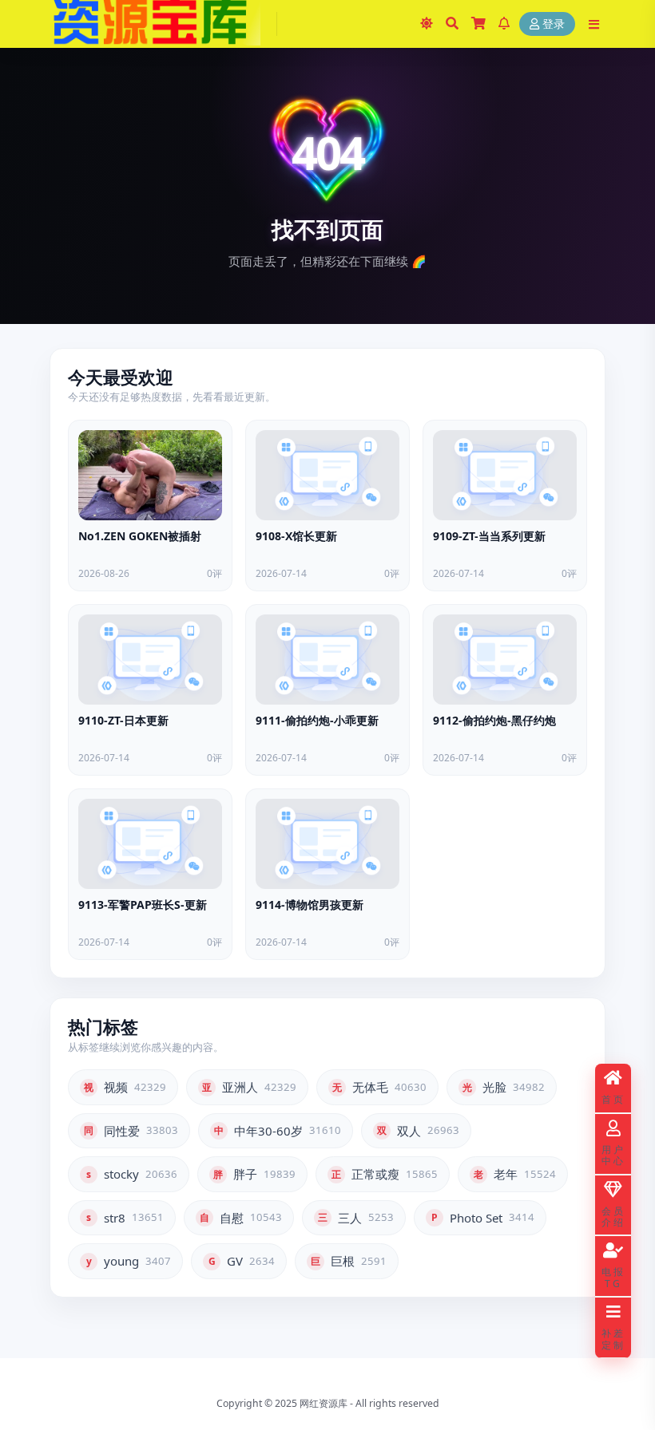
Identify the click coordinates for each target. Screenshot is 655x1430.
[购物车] (478, 24)
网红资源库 (323, 1403)
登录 (553, 24)
